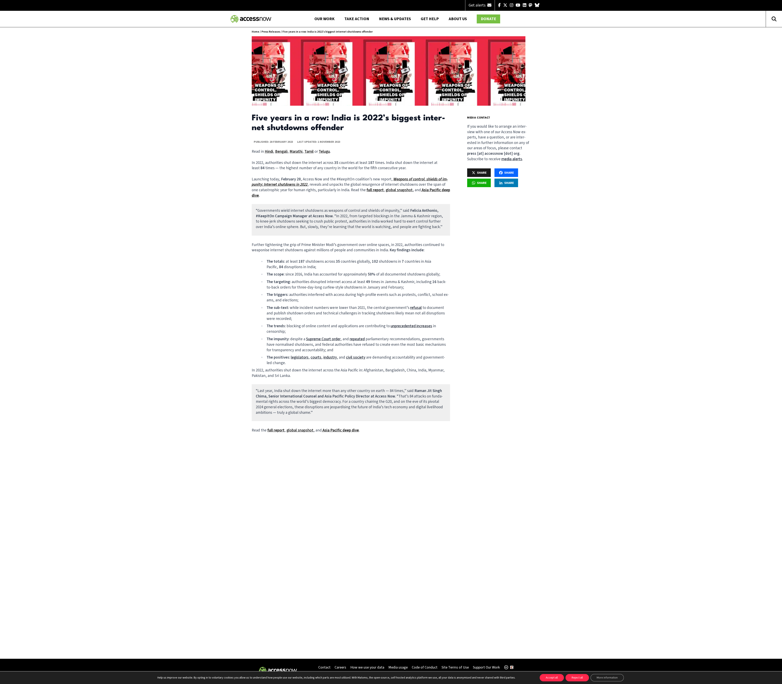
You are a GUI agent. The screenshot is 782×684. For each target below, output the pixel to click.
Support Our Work (486, 667)
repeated (357, 339)
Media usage (398, 667)
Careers (340, 667)
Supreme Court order (323, 339)
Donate (488, 19)
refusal (416, 308)
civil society (355, 357)
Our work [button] (324, 19)
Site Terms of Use (455, 667)
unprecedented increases (411, 326)
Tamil (309, 151)
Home (255, 32)
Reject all (577, 678)
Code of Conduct (424, 667)
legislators (300, 357)
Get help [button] (430, 19)
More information (607, 678)
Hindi (269, 151)
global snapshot (399, 190)
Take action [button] (356, 19)
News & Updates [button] (395, 19)
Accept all (552, 678)
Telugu (324, 151)
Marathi (296, 151)
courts (316, 357)
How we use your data (367, 667)
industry (330, 357)
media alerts (511, 159)
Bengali (281, 151)
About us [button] (458, 19)
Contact (324, 667)
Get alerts (477, 5)
